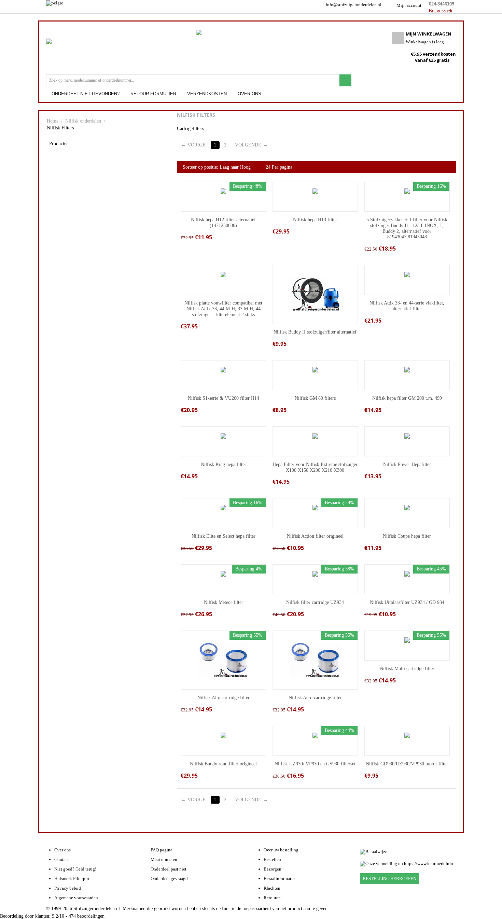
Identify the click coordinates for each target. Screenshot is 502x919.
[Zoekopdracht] (345, 80)
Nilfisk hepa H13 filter (315, 219)
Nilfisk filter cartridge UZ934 (315, 602)
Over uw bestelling (281, 849)
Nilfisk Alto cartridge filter (223, 697)
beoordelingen (86, 916)
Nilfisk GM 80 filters (315, 398)
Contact (61, 859)
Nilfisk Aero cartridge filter (315, 697)
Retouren (272, 897)
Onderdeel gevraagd (169, 878)
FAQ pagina (161, 849)
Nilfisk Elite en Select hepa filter (223, 536)
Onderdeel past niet (168, 869)
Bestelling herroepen (389, 878)
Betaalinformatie (279, 878)
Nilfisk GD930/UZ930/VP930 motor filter (407, 763)
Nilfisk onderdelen (83, 121)
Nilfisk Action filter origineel (315, 536)
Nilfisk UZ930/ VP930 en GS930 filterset (315, 763)
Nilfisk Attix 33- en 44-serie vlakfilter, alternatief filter (406, 305)
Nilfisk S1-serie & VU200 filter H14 (223, 398)
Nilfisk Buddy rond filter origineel (223, 763)
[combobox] (192, 80)
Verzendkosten (207, 93)
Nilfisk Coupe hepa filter (407, 536)
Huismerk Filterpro (71, 878)
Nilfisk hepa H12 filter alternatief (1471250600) (223, 222)
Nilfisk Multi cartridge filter (407, 668)
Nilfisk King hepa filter (223, 464)
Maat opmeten (164, 859)
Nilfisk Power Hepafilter (407, 464)
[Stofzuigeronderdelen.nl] (68, 56)
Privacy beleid (67, 888)
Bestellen (272, 859)
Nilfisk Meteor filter (223, 602)
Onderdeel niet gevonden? (86, 93)
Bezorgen (272, 869)
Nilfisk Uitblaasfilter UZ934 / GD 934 (407, 602)
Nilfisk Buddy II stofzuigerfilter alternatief (315, 332)
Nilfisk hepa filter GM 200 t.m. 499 (407, 398)
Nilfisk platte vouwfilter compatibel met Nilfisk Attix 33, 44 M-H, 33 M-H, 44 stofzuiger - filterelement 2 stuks (223, 308)
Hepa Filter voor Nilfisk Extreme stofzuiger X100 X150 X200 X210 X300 (315, 467)
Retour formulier (153, 93)
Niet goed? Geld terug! (75, 869)
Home (52, 121)
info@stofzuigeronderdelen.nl (353, 4)
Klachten (272, 888)
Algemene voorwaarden (76, 897)
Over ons (249, 93)
